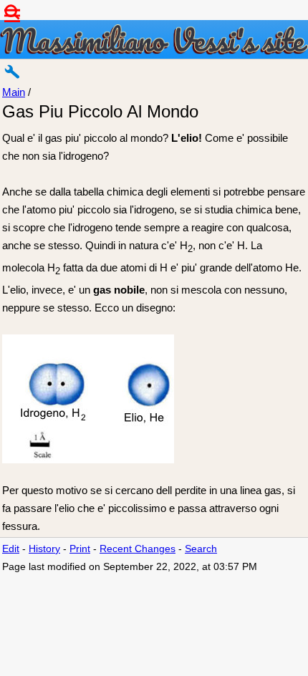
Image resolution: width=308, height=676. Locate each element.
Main (13, 92)
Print (79, 549)
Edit (10, 549)
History (44, 549)
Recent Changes (137, 549)
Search (201, 549)
